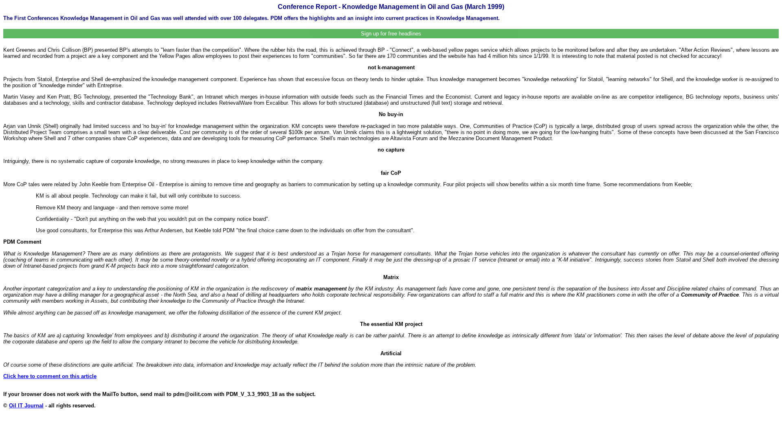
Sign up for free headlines (391, 34)
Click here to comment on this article (50, 376)
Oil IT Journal (26, 406)
